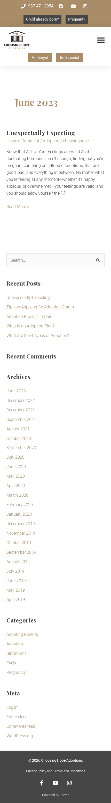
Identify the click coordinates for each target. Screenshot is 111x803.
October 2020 (18, 438)
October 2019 (18, 542)
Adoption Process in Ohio (29, 316)
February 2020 (19, 504)
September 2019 (21, 552)
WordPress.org (19, 735)
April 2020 (15, 485)
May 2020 (15, 476)
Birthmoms (16, 653)
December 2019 (20, 523)
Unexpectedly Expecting (40, 132)
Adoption (51, 140)
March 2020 (17, 495)
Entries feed (17, 716)
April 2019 (15, 599)
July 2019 (15, 571)
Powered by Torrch (55, 795)
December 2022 (20, 400)
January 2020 (19, 514)
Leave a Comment (22, 140)
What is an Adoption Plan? (30, 326)
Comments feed (20, 726)
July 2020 (15, 457)
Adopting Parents (22, 634)
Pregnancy (16, 672)
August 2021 (18, 429)
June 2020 (16, 466)
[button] (101, 40)
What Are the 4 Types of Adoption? (37, 335)
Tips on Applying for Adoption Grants (40, 307)
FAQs (11, 662)
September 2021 (21, 419)
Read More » (17, 206)
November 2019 (20, 533)
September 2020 (21, 447)
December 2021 (20, 410)
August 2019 (18, 561)
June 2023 (16, 391)
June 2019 (16, 580)
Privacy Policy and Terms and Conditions (55, 771)
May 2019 (15, 590)
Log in (12, 707)
